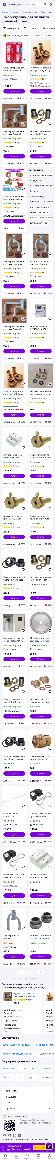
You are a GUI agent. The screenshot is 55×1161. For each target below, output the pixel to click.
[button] (14, 91)
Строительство (29, 12)
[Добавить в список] (23, 60)
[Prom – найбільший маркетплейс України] (4, 4)
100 (37, 35)
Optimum (45, 1068)
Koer (19, 1077)
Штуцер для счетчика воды (16, 1044)
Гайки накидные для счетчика (17, 1053)
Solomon (7, 1077)
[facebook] (9, 1135)
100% (48, 35)
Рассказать (40, 1147)
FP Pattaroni (8, 1068)
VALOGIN (45, 1077)
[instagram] (14, 1135)
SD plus (31, 1077)
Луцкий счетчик (46, 1053)
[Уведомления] (51, 4)
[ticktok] (19, 1135)
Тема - (14, 1116)
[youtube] (4, 1135)
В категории (15, 4)
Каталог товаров (10, 12)
